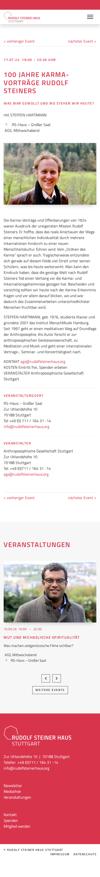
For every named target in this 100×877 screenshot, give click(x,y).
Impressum (60, 854)
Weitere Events (50, 690)
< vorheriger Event (19, 41)
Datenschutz (85, 854)
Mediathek (12, 791)
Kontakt (10, 814)
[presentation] (46, 678)
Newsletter (13, 785)
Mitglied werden (17, 826)
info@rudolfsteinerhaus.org (26, 426)
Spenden (11, 820)
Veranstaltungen (17, 797)
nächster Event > (82, 41)
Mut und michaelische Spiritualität (42, 637)
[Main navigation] (90, 17)
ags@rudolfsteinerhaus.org (42, 361)
